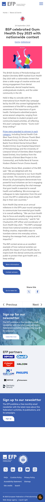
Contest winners (12, 272)
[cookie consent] (40, 497)
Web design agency (10, 500)
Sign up (8, 419)
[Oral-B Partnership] (22, 357)
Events (17, 42)
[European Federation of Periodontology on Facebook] (20, 469)
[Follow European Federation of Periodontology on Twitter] (5, 469)
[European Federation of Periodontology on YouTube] (27, 469)
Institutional (25, 42)
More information (12, 264)
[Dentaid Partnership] (8, 356)
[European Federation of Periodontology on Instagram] (35, 469)
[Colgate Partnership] (8, 364)
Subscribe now (11, 337)
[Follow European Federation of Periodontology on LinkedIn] (13, 469)
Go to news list (11, 290)
